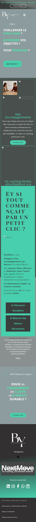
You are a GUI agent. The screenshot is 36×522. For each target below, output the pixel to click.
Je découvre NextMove (18, 308)
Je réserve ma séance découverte (18, 323)
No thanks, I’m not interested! (18, 338)
